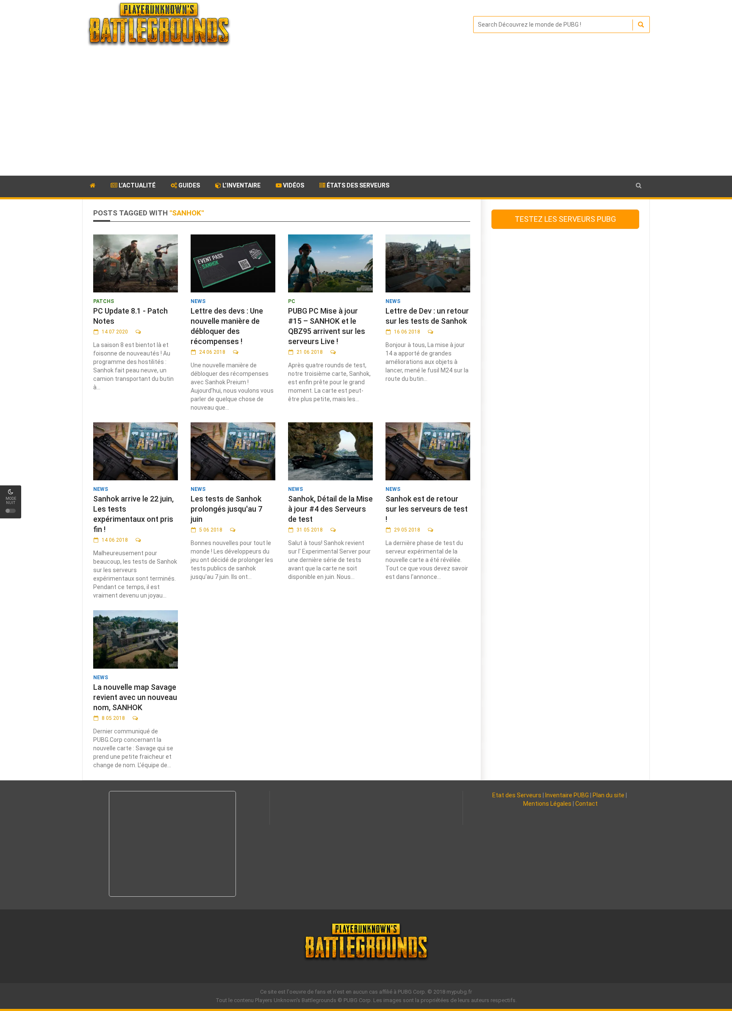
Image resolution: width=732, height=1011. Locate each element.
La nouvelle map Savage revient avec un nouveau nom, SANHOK (135, 697)
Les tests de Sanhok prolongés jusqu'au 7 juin (226, 508)
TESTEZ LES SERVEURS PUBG (565, 219)
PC (291, 301)
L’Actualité (136, 185)
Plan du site (608, 795)
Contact (586, 803)
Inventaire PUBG (567, 795)
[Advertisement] (366, 112)
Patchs (103, 301)
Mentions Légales (547, 803)
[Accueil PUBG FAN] (92, 186)
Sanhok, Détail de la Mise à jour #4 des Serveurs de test (330, 508)
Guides (188, 185)
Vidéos (293, 185)
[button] (638, 185)
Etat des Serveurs (516, 795)
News (198, 301)
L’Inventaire (241, 185)
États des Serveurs (357, 185)
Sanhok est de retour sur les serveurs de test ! (426, 508)
